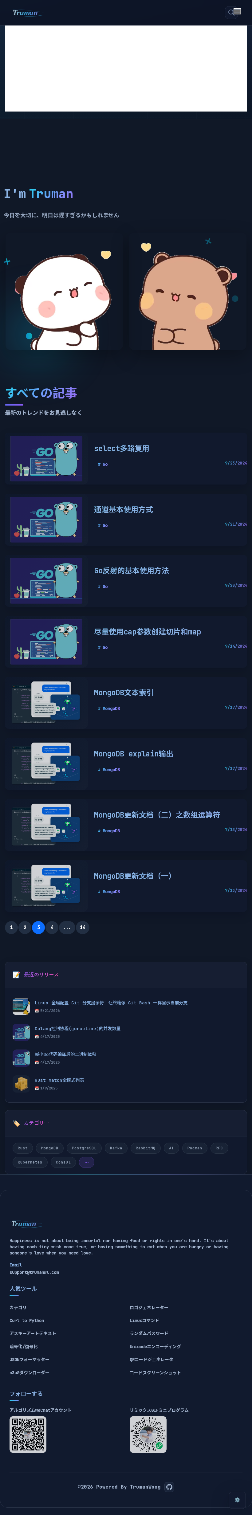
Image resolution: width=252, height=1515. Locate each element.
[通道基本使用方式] (46, 520)
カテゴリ (18, 1307)
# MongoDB (109, 708)
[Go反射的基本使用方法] (46, 581)
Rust (23, 1148)
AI (171, 1148)
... (67, 927)
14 (82, 927)
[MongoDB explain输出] (46, 764)
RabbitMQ (146, 1148)
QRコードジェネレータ (151, 1359)
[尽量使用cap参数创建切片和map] (46, 642)
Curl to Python (27, 1320)
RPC (219, 1148)
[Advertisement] (126, 69)
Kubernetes (30, 1162)
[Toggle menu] (237, 11)
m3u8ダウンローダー (29, 1373)
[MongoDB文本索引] (46, 703)
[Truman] (27, 12)
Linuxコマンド (144, 1320)
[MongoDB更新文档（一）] (46, 886)
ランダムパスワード (149, 1333)
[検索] (231, 12)
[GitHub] (169, 1487)
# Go (103, 464)
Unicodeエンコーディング (155, 1346)
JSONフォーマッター (29, 1359)
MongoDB (49, 1148)
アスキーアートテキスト (33, 1333)
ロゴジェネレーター (149, 1307)
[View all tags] (86, 1162)
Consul (63, 1162)
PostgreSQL (84, 1148)
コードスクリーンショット (155, 1373)
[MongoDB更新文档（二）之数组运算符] (46, 825)
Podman (194, 1148)
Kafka (116, 1148)
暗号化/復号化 (24, 1346)
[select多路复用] (46, 459)
